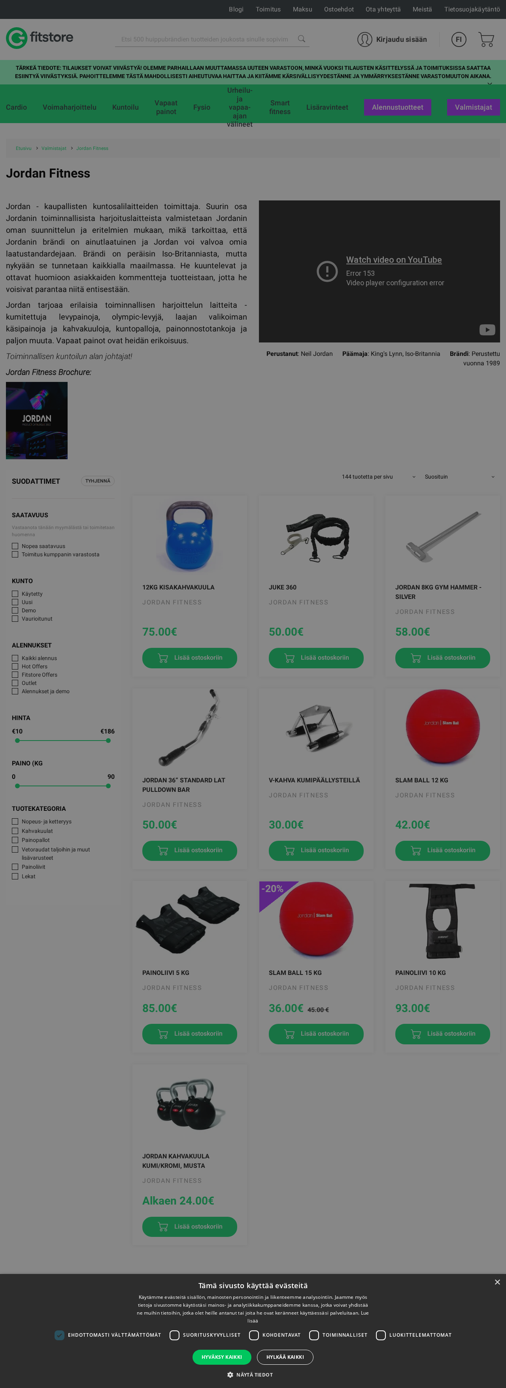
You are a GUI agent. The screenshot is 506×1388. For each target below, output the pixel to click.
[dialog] (253, 694)
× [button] (497, 1282)
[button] (253, 1375)
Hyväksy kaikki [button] (222, 1357)
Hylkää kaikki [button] (285, 1357)
